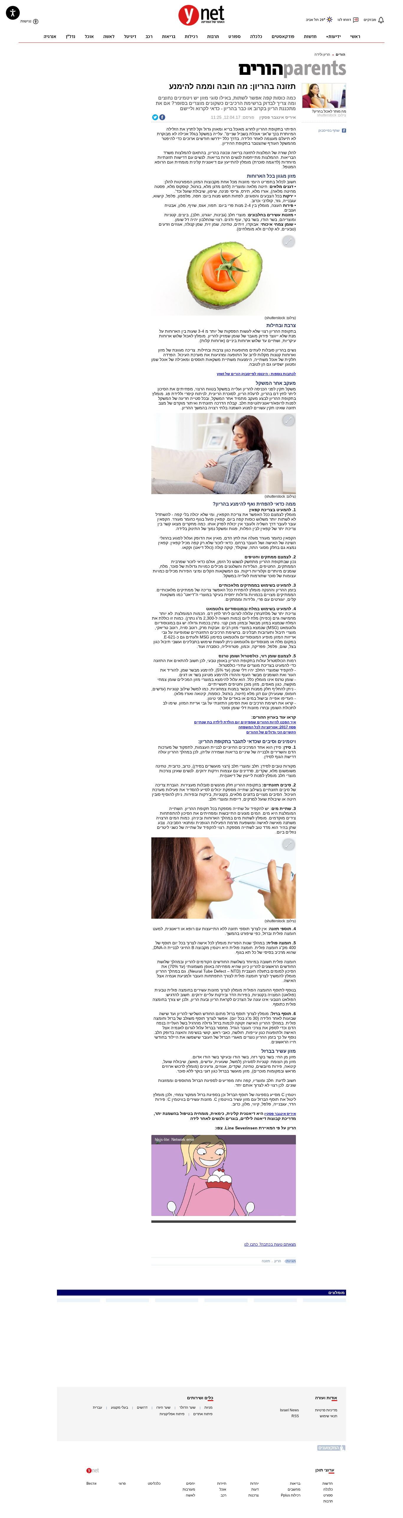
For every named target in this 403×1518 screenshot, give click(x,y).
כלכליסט (154, 1483)
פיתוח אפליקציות (172, 1414)
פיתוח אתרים (202, 1414)
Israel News (289, 1410)
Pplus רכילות (290, 1495)
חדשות (327, 1483)
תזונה (266, 1261)
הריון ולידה (322, 54)
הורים (340, 54)
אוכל (222, 1489)
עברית (97, 1407)
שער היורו (163, 1407)
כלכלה (328, 1489)
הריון (277, 1261)
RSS (295, 1416)
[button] (290, 1140)
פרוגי (122, 1483)
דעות (255, 1489)
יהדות (254, 1483)
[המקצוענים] (331, 1450)
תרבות (328, 1501)
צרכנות (253, 1495)
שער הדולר (187, 1407)
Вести (91, 1483)
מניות (208, 1407)
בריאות (295, 1483)
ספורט (328, 1495)
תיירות (221, 1483)
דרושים (142, 1407)
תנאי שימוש (328, 1416)
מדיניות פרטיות (326, 1410)
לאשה (190, 1495)
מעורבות (189, 1489)
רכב (223, 1495)
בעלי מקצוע (119, 1407)
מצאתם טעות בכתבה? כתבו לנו (270, 1244)
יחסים (190, 1483)
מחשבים (294, 1489)
